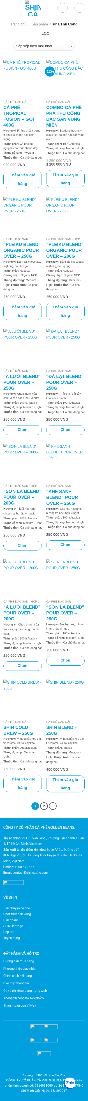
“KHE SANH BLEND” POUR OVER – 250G (62, 497)
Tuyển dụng (11, 938)
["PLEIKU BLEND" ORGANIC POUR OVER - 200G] (65, 216)
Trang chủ (18, 24)
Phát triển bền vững (17, 914)
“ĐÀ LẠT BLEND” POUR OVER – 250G (64, 382)
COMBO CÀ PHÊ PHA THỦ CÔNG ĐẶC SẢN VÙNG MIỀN (64, 116)
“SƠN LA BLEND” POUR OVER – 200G (22, 497)
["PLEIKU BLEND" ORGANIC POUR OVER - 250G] (22, 216)
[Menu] (6, 7)
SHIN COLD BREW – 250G (18, 730)
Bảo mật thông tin (16, 983)
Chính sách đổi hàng (17, 976)
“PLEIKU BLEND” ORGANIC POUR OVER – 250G (22, 250)
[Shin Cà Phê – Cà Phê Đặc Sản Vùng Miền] (32, 8)
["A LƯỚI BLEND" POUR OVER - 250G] (22, 348)
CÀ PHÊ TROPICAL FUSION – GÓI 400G (18, 116)
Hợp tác (8, 932)
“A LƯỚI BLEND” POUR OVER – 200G (21, 613)
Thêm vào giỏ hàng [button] (22, 179)
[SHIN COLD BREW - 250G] (22, 699)
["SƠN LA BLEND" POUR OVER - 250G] (65, 578)
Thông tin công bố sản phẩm (23, 998)
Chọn (23, 430)
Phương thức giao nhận (20, 968)
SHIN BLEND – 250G (61, 730)
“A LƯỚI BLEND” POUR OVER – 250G (21, 382)
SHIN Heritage (13, 926)
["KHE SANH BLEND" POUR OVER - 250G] (65, 463)
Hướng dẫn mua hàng (18, 961)
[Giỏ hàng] (79, 8)
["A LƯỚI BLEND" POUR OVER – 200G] (22, 578)
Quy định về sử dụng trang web (25, 990)
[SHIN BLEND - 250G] (65, 699)
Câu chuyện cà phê (16, 908)
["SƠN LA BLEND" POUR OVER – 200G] (22, 463)
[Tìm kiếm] (62, 8)
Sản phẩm (39, 24)
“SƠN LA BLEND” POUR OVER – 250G (65, 613)
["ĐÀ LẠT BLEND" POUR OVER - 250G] (65, 348)
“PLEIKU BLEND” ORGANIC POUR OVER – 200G (64, 250)
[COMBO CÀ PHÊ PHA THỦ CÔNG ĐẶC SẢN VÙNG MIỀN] (65, 79)
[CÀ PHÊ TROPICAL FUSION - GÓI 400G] (22, 79)
